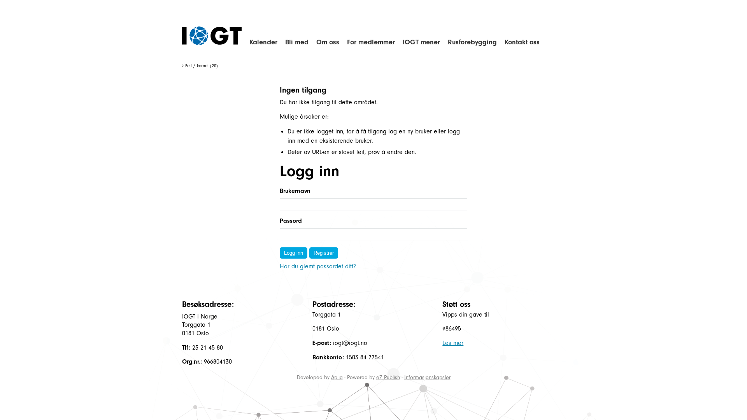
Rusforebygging (472, 42)
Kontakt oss (522, 42)
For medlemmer (371, 42)
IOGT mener (421, 42)
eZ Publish (388, 377)
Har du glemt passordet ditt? (318, 266)
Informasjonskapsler (427, 377)
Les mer (452, 343)
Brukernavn (295, 190)
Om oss (327, 42)
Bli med (297, 42)
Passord (291, 220)
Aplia (337, 377)
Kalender (263, 42)
